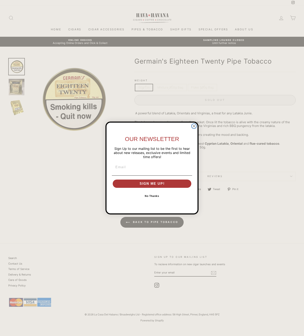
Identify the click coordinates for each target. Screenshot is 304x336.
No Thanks (152, 196)
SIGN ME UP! (152, 183)
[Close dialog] (193, 126)
